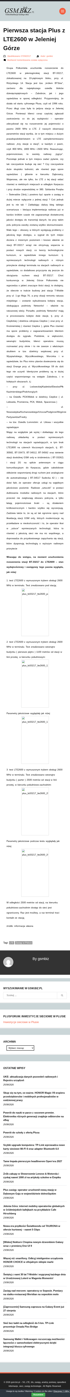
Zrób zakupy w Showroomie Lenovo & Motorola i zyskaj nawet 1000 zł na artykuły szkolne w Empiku (32, 1175)
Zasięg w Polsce (24, 943)
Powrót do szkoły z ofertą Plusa (21, 1132)
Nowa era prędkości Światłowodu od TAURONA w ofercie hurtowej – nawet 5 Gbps (31, 1228)
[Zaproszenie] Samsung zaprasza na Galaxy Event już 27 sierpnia (33, 1308)
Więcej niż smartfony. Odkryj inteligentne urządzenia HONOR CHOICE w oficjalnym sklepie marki (33, 1260)
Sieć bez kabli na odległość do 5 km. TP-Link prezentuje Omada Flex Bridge (28, 1325)
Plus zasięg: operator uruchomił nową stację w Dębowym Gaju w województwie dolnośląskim (29, 1191)
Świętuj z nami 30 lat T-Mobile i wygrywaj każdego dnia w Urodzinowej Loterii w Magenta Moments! (34, 1276)
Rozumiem (38, 1395)
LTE (12, 943)
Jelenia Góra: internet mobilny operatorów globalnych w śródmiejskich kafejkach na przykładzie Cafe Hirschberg (34, 1210)
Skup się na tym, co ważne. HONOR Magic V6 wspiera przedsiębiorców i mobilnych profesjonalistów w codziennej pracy (34, 1096)
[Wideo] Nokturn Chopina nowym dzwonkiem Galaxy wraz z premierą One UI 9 (33, 1244)
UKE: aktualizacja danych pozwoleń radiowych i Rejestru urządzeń (30, 1078)
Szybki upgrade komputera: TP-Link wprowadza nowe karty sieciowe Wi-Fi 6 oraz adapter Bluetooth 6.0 (34, 1147)
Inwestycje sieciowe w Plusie (21, 1022)
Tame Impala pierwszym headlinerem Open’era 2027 (32, 1161)
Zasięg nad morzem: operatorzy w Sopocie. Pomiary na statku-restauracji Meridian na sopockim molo (33, 1292)
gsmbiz (50, 56)
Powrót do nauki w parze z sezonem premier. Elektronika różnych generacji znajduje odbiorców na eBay (33, 1116)
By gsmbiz (41, 959)
